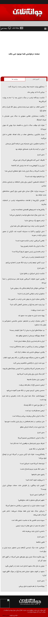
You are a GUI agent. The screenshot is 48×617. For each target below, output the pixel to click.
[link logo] (20, 10)
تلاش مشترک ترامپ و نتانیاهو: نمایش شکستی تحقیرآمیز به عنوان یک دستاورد (24, 323)
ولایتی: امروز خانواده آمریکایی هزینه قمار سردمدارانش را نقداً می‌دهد (24, 281)
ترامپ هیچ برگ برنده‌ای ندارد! (34, 220)
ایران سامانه (5, 615)
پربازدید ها (15, 79)
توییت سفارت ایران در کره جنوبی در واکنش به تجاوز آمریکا (25, 505)
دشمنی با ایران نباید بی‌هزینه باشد (33, 531)
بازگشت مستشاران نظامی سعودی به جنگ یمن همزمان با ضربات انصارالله (24, 118)
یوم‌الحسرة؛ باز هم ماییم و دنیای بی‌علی (31, 586)
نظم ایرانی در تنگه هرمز (36, 449)
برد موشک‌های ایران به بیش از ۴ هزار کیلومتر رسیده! (27, 330)
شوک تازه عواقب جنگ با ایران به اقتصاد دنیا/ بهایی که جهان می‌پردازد (24, 127)
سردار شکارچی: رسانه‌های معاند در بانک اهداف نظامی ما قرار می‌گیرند (24, 136)
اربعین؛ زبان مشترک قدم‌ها (35, 379)
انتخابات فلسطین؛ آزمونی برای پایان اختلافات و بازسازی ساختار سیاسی (24, 184)
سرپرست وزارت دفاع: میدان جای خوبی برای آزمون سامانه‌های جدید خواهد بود (24, 193)
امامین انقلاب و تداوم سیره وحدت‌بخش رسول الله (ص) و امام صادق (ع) (24, 109)
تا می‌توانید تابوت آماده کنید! (35, 480)
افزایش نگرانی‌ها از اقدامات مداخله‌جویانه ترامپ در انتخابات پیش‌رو (24, 202)
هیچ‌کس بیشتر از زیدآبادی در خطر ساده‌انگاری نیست (27, 346)
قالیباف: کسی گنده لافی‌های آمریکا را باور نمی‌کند (28, 160)
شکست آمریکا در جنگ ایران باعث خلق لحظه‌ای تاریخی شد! (24, 171)
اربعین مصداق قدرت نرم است (34, 410)
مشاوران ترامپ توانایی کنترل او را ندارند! (31, 293)
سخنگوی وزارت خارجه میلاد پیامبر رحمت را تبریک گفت (26, 86)
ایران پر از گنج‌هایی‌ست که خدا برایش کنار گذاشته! (27, 165)
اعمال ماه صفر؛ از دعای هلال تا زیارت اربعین (30, 525)
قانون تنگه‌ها (40, 542)
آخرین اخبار (36, 79)
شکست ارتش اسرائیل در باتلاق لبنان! (32, 273)
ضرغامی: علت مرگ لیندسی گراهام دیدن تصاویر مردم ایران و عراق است (24, 549)
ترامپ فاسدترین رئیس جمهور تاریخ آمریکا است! (28, 251)
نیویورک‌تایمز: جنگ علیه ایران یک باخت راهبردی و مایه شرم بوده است (24, 398)
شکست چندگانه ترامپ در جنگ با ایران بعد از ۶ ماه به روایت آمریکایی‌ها (24, 99)
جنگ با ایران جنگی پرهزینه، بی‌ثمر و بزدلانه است (28, 416)
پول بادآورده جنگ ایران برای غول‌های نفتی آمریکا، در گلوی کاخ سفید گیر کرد (24, 559)
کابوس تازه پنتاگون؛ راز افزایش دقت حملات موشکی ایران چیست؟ (24, 487)
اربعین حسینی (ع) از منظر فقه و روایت (31, 385)
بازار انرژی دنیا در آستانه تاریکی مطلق (32, 427)
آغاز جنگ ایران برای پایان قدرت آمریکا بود (30, 374)
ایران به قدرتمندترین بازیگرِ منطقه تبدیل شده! (29, 341)
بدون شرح (40, 154)
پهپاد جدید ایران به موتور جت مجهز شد (31, 315)
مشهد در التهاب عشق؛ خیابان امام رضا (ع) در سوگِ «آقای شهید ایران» (24, 573)
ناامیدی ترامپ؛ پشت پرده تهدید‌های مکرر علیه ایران (27, 226)
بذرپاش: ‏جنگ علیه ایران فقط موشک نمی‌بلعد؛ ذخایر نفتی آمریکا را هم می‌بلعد (24, 513)
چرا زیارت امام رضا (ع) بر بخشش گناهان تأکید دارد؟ (27, 304)
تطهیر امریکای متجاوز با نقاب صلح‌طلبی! (31, 500)
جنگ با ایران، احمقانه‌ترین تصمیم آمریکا (31, 438)
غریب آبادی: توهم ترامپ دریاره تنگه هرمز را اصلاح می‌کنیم (25, 262)
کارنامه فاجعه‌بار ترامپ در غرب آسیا (33, 257)
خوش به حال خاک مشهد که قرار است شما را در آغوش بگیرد (24, 566)
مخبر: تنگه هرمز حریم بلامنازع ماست (32, 469)
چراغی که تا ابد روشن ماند (35, 92)
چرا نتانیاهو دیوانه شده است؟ (34, 176)
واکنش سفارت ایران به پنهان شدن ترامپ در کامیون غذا (26, 299)
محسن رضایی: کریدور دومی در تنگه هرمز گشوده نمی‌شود (25, 390)
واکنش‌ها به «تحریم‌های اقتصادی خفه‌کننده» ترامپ (27, 209)
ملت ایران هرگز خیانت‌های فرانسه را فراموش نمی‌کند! (27, 215)
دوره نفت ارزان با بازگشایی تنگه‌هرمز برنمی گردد (28, 363)
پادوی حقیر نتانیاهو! (38, 474)
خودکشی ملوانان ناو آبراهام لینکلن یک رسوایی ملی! (27, 288)
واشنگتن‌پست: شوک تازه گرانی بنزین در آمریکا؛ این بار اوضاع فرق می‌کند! (24, 456)
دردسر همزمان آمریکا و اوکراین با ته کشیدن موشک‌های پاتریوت (23, 368)
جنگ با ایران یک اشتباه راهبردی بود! (32, 246)
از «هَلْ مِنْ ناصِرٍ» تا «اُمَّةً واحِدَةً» (34, 405)
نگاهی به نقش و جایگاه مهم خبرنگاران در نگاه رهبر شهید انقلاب (23, 357)
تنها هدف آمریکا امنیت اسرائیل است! (32, 463)
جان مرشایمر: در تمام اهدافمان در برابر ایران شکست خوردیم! (24, 421)
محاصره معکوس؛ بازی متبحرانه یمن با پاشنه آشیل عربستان (25, 143)
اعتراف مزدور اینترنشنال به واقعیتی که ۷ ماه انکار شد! (27, 443)
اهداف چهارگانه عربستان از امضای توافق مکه (30, 335)
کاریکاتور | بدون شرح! (37, 494)
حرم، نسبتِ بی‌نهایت (37, 310)
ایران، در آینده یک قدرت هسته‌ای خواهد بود (30, 149)
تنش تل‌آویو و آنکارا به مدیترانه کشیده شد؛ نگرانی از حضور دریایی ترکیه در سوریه (24, 233)
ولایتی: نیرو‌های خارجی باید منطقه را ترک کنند (29, 352)
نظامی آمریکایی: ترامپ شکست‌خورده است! (30, 240)
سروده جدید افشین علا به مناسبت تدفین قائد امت (28, 520)
